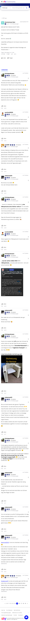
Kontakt (15, 615)
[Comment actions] (28, 78)
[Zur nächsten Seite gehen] (27, 603)
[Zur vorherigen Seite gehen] (5, 603)
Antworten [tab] (4, 70)
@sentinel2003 (5, 542)
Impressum (20, 615)
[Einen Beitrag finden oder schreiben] (26, 8)
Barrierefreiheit (17, 610)
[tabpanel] (15, 337)
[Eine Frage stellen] (26, 617)
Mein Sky (3, 610)
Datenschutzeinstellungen (6, 615)
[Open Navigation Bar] (2, 2)
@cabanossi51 (4, 581)
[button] (12, 282)
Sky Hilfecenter (9, 610)
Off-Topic (4, 18)
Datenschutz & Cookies (17, 612)
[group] (3, 54)
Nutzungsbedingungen (6, 612)
